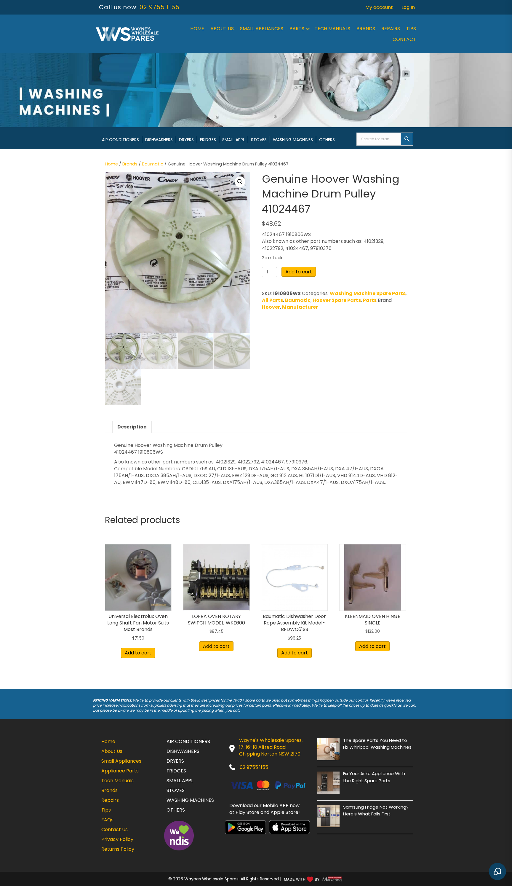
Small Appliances (261, 28)
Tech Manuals (332, 28)
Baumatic (152, 164)
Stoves (259, 140)
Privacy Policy (117, 839)
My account (379, 7)
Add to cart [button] (138, 652)
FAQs (107, 819)
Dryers (186, 140)
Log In (408, 7)
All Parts (272, 300)
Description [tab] (132, 426)
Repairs (390, 28)
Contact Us (114, 829)
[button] (307, 28)
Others (327, 140)
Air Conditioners (120, 140)
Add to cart (298, 271)
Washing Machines (293, 140)
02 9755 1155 (160, 7)
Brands (365, 28)
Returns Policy (117, 849)
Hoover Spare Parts (337, 300)
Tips (411, 28)
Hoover (271, 307)
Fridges (208, 140)
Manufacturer (300, 307)
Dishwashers (159, 140)
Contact (404, 39)
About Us (222, 28)
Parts (296, 28)
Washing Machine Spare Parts (368, 293)
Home (197, 28)
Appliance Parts (120, 770)
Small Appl (233, 140)
